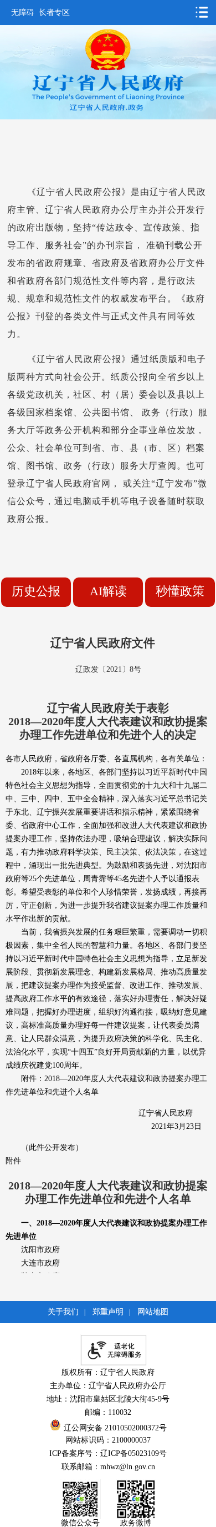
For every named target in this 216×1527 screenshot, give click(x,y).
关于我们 (63, 1312)
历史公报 (36, 591)
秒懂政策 (180, 591)
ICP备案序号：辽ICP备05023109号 (108, 1453)
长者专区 (54, 12)
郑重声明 (108, 1312)
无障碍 (22, 12)
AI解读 (108, 591)
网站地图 (152, 1312)
